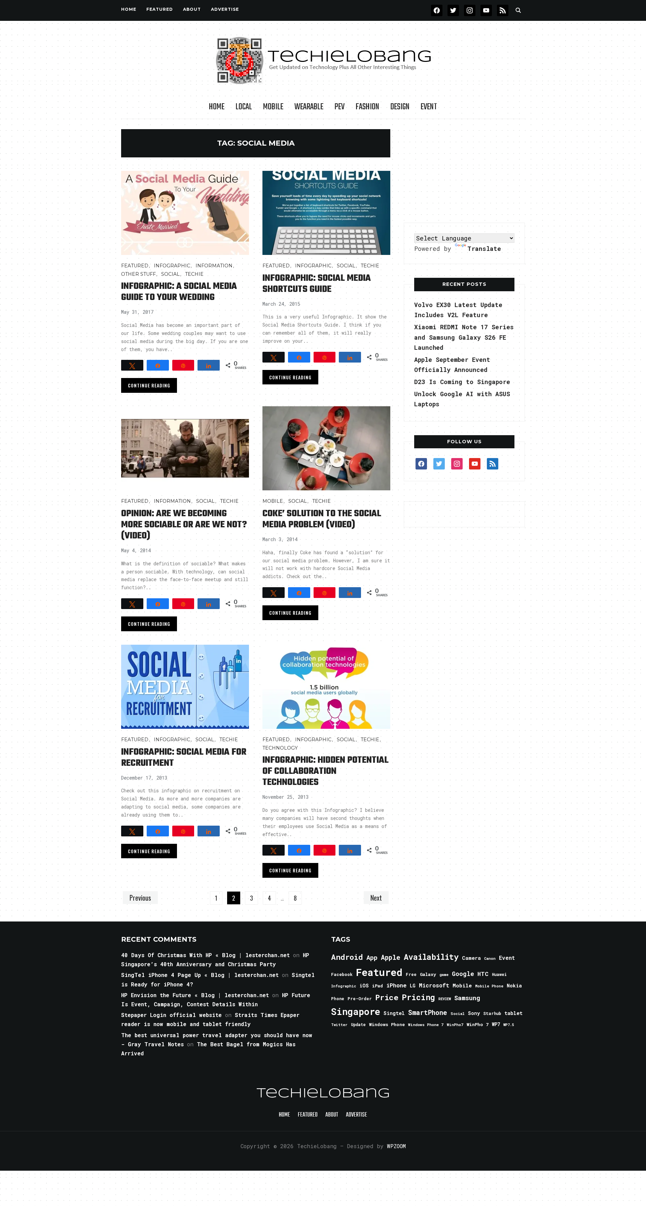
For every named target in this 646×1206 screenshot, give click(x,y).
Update (358, 1024)
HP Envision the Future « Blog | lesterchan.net (195, 994)
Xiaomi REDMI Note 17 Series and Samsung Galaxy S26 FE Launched (464, 337)
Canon (490, 958)
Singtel (394, 1013)
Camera (471, 957)
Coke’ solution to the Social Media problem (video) (321, 519)
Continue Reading (149, 385)
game (443, 974)
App (372, 957)
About (192, 9)
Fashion (367, 107)
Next (376, 898)
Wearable (308, 107)
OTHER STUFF (138, 274)
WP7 (496, 1024)
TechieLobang (323, 1093)
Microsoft (434, 985)
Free (411, 974)
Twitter (339, 1024)
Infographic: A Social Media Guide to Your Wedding (179, 292)
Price (386, 997)
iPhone (396, 985)
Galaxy (428, 974)
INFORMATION (213, 266)
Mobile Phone (489, 985)
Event (429, 107)
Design (399, 107)
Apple (390, 957)
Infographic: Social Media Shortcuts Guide (316, 284)
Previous (140, 898)
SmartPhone (427, 1012)
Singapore (355, 1011)
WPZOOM (396, 1146)
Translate (484, 248)
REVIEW (444, 998)
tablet (513, 1013)
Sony (474, 1013)
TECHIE (194, 274)
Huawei (499, 974)
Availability (431, 957)
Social (170, 274)
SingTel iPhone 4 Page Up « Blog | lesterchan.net (200, 974)
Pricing (418, 997)
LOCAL (244, 107)
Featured (379, 972)
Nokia (514, 985)
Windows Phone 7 (425, 1024)
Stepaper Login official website (171, 1014)
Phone (337, 998)
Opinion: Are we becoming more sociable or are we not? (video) (184, 524)
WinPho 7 (478, 1024)
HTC (483, 974)
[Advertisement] (464, 171)
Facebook (342, 974)
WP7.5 (508, 1024)
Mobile (273, 107)
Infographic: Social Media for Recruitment (183, 757)
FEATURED (159, 9)
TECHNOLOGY (280, 748)
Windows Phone (387, 1024)
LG (413, 985)
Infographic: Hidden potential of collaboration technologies (325, 771)
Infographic (172, 266)
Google (463, 974)
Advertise (225, 9)
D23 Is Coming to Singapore (462, 382)
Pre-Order (360, 998)
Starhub (492, 1013)
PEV (339, 107)
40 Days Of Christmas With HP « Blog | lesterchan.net (205, 954)
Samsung (467, 998)
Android (347, 957)
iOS (364, 985)
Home (128, 9)
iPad (377, 986)
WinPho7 (455, 1024)
